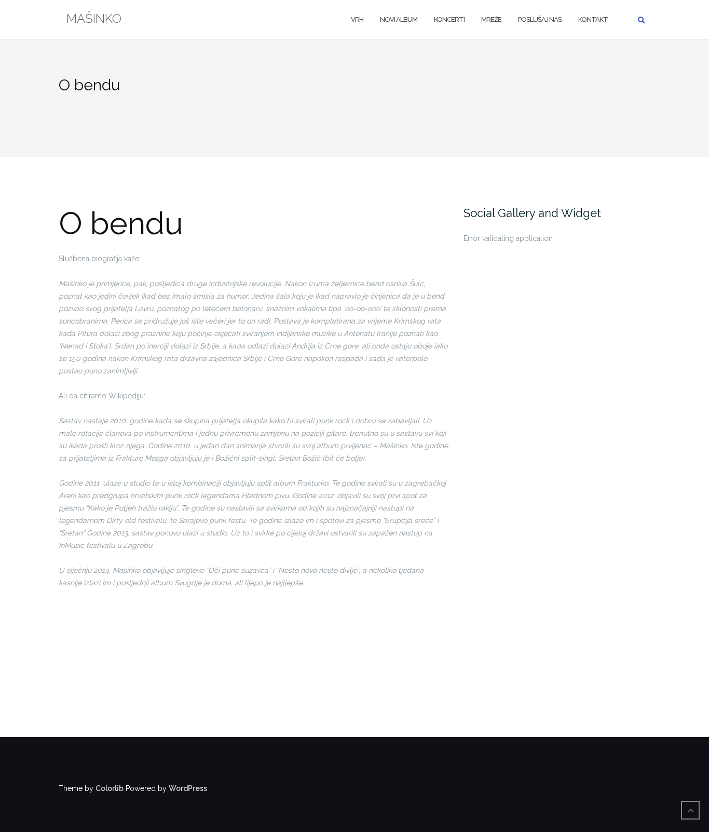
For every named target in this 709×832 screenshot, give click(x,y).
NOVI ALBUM (398, 19)
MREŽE (491, 19)
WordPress (188, 788)
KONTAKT (593, 19)
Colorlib (110, 788)
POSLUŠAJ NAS (540, 19)
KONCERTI (449, 19)
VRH (357, 19)
